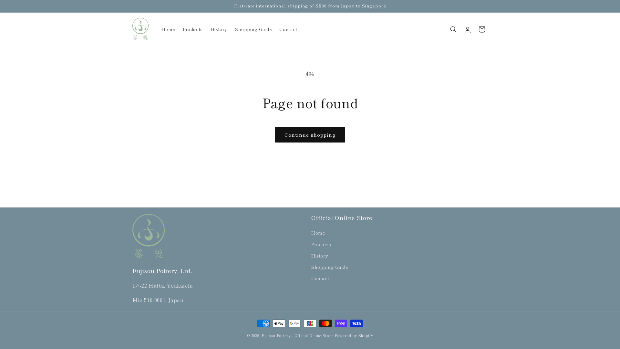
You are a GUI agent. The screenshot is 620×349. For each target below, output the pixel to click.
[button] (453, 29)
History (319, 255)
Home (318, 232)
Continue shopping (310, 134)
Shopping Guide (329, 267)
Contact (320, 278)
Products (321, 244)
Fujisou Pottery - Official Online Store (297, 335)
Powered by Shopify (354, 335)
